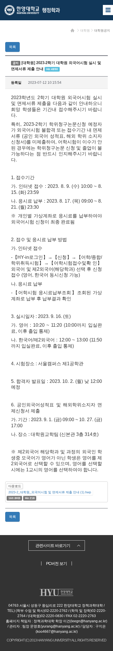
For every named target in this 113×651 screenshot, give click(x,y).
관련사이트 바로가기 (52, 545)
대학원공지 (102, 30)
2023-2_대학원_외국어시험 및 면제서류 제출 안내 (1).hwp (49, 492)
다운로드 (14, 486)
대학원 (85, 30)
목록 (12, 47)
